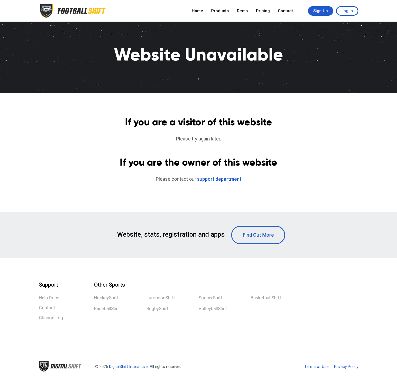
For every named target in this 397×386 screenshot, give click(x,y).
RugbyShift (157, 308)
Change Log (51, 317)
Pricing (263, 10)
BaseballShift (107, 308)
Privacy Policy (346, 367)
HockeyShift (106, 297)
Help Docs (49, 297)
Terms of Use (316, 367)
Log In (347, 10)
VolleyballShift (213, 308)
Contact (285, 10)
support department (219, 179)
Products (220, 10)
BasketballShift (266, 297)
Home (197, 10)
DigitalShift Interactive (128, 366)
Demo (242, 10)
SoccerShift (210, 297)
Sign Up (320, 10)
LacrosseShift (160, 297)
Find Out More (258, 235)
